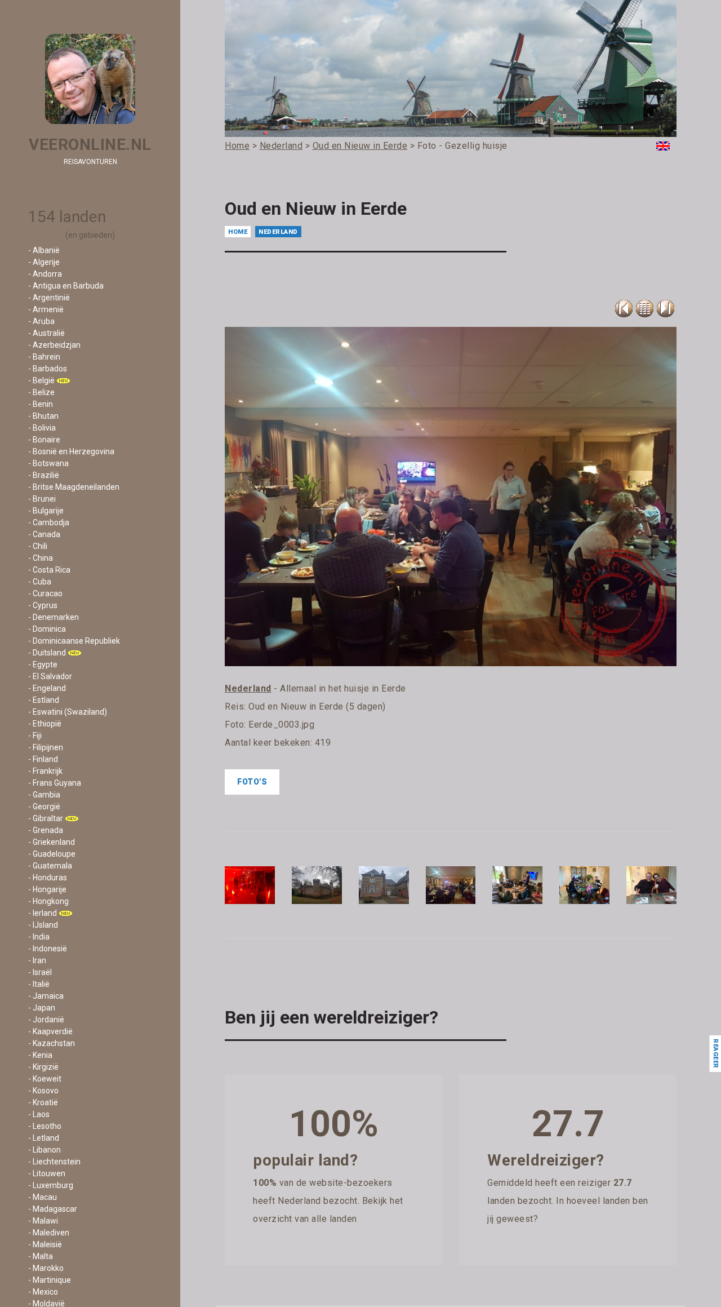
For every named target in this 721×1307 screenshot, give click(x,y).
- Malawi (43, 1220)
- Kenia (40, 1055)
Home (237, 232)
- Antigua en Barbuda (66, 285)
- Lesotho (44, 1126)
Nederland (278, 232)
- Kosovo (43, 1090)
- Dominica (47, 628)
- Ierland (42, 913)
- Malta (40, 1256)
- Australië (46, 333)
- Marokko (46, 1268)
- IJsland (43, 924)
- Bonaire (44, 439)
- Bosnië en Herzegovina (71, 451)
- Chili (37, 546)
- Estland (43, 700)
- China (40, 557)
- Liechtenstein (54, 1161)
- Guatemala (50, 865)
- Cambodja (48, 522)
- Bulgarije (46, 510)
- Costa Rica (49, 569)
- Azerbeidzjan (54, 344)
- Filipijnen (45, 747)
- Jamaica (46, 995)
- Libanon (44, 1149)
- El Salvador (50, 676)
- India (39, 936)
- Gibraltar (45, 818)
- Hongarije (47, 889)
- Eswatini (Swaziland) (67, 711)
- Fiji (35, 735)
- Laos (39, 1114)
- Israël (40, 972)
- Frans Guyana (54, 782)
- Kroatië (43, 1102)
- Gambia (44, 794)
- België (41, 380)
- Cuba (39, 581)
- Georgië (44, 806)
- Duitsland (47, 652)
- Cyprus (42, 605)
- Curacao (45, 593)
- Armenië (46, 309)
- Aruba (41, 321)
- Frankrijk (45, 771)
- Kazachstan (51, 1043)
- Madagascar (52, 1208)
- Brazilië (43, 475)
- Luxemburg (50, 1185)
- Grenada (45, 830)
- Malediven (48, 1232)
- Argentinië (49, 297)
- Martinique (49, 1279)
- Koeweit (44, 1078)
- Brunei (42, 498)
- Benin (40, 404)
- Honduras (47, 877)
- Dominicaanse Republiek (74, 640)
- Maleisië (45, 1244)
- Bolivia (42, 427)
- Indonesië (47, 948)
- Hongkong (48, 901)
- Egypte (42, 664)
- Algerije (44, 262)
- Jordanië (46, 1019)
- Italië (39, 984)
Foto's (252, 781)
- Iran (37, 960)
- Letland (43, 1137)
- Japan (41, 1007)
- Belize (41, 392)
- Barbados (47, 368)
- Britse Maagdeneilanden (73, 486)
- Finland (43, 759)
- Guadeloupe (51, 853)
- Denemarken (53, 617)
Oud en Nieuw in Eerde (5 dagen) (317, 706)
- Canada (44, 534)
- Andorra (45, 273)
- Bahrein (44, 356)
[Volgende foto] (665, 308)
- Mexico (43, 1291)
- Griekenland (51, 842)
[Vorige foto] (644, 308)
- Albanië (44, 250)
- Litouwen (46, 1173)
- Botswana (48, 463)
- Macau (42, 1197)
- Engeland (47, 688)
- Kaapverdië (50, 1031)
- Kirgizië (43, 1066)
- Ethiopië (44, 723)
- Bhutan (43, 415)
